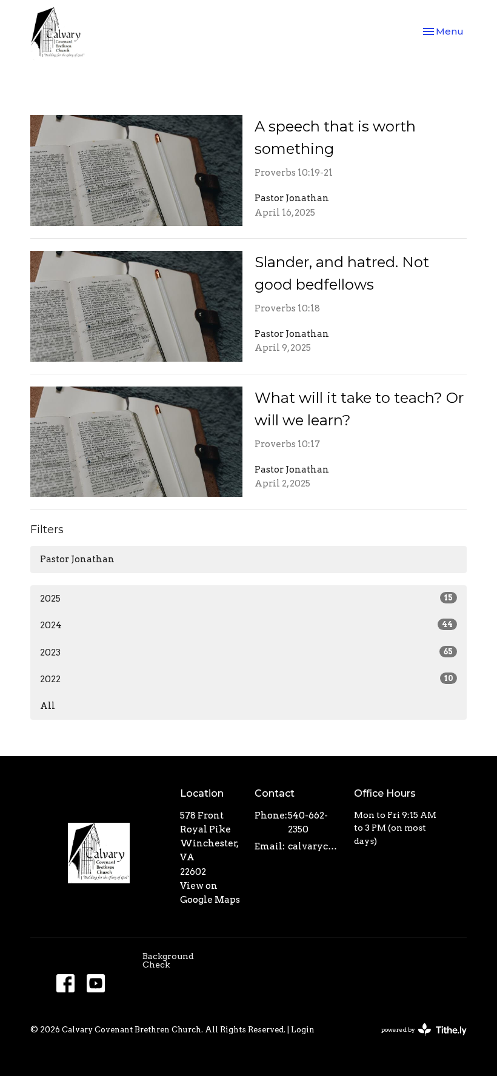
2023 (246, 652)
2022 (246, 679)
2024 (246, 625)
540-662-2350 (308, 822)
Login (303, 1029)
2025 (246, 598)
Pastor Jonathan (77, 559)
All (47, 705)
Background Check (168, 960)
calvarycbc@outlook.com (315, 846)
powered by (417, 1040)
